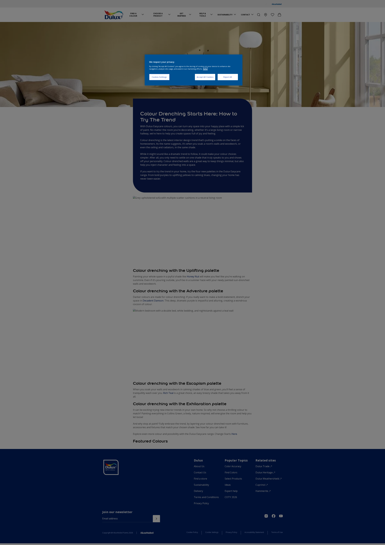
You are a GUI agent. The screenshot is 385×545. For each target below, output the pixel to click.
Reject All (227, 77)
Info (205, 69)
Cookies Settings (159, 77)
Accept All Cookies (205, 77)
